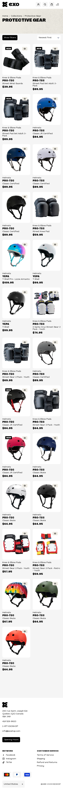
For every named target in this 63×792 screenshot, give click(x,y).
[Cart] (51, 4)
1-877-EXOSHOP (10, 726)
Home (5, 16)
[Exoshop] (4, 704)
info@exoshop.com (11, 731)
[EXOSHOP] (10, 4)
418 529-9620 (9, 721)
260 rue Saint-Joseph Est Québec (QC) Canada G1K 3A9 (15, 714)
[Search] (45, 4)
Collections (16, 16)
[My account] (38, 4)
